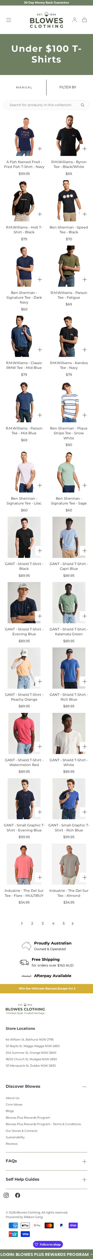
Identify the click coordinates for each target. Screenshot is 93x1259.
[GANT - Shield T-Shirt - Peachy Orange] (24, 668)
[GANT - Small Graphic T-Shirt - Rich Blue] (68, 798)
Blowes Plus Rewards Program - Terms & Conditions (43, 1125)
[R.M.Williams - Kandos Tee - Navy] (68, 336)
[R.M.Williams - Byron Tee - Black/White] (68, 135)
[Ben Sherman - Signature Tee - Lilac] (24, 471)
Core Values (14, 1105)
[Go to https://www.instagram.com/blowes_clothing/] (8, 1198)
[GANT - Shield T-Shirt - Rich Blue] (68, 668)
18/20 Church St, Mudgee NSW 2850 (31, 1060)
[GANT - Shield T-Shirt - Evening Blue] (24, 602)
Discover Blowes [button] (23, 1087)
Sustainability (15, 1138)
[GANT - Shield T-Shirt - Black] (24, 537)
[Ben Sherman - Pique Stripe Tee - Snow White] (68, 401)
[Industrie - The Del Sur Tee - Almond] (68, 864)
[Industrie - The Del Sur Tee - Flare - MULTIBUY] (24, 864)
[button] (8, 20)
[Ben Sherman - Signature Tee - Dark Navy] (24, 266)
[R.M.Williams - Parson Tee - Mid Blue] (24, 401)
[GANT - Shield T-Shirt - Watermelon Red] (24, 733)
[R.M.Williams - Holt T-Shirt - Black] (24, 200)
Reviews (12, 1145)
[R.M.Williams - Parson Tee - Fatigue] (68, 266)
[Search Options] (84, 105)
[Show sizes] (40, 149)
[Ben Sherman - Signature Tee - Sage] (68, 471)
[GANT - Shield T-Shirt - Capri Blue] (68, 537)
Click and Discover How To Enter (47, 989)
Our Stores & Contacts (21, 1131)
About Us (12, 1099)
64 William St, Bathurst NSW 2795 (30, 1040)
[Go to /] (46, 20)
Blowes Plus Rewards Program (28, 1118)
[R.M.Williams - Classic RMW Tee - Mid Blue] (24, 336)
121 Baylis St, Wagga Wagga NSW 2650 (33, 1047)
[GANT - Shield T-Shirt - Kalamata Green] (68, 602)
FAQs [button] (11, 1162)
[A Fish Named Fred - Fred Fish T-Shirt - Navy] (24, 135)
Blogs (10, 1112)
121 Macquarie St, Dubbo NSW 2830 (31, 1066)
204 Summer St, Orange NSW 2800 (31, 1054)
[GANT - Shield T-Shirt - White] (68, 733)
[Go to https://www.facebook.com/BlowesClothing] (20, 1198)
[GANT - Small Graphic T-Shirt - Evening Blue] (24, 798)
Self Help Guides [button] (22, 1180)
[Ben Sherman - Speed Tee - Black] (68, 200)
